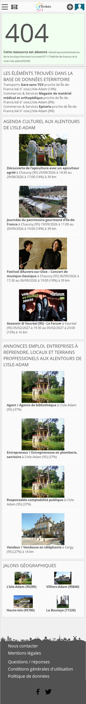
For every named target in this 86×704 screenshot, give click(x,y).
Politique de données (28, 676)
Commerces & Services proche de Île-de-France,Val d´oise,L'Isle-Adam (37, 97)
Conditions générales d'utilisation (40, 669)
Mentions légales (24, 653)
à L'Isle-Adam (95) (42, 454)
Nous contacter (23, 646)
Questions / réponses (29, 662)
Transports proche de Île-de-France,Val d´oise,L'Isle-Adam (36, 86)
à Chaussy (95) (37, 273)
